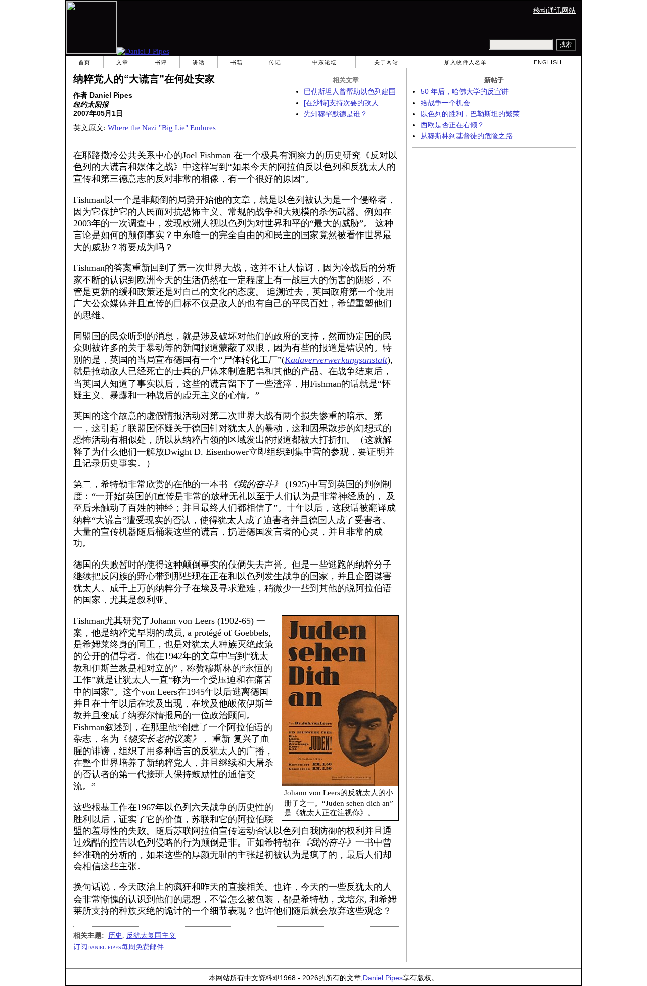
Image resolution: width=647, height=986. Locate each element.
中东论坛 (324, 62)
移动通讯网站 (554, 10)
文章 (122, 62)
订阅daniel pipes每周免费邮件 (118, 947)
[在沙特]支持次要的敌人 (341, 103)
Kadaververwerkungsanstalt (336, 360)
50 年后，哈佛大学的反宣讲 (465, 92)
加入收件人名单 (465, 62)
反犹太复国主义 (151, 935)
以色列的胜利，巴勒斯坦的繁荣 (470, 114)
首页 (84, 62)
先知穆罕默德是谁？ (335, 114)
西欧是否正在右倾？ (452, 125)
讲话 (199, 62)
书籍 (236, 62)
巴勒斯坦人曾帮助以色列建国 (350, 92)
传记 (275, 62)
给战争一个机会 (445, 103)
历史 (115, 935)
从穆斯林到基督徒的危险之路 (467, 136)
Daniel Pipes (383, 978)
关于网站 (386, 62)
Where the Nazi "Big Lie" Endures (162, 128)
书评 (161, 62)
